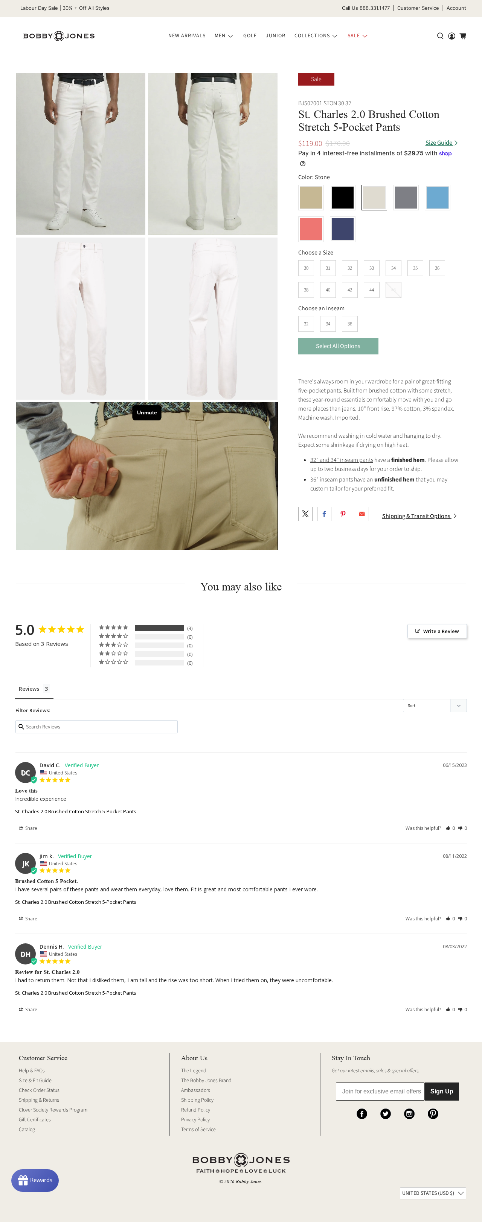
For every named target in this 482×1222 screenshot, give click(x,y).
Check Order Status (39, 1090)
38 (306, 290)
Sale (354, 36)
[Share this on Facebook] (324, 514)
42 (350, 290)
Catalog (27, 1129)
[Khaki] (311, 197)
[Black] (342, 197)
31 (328, 268)
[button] (450, 828)
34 (393, 268)
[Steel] (406, 197)
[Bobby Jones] (59, 36)
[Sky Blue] (437, 197)
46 (393, 290)
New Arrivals (187, 36)
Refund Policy (195, 1110)
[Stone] (80, 154)
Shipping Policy (197, 1100)
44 (371, 290)
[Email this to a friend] (362, 514)
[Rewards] (35, 1180)
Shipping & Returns (39, 1100)
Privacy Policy (195, 1120)
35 (415, 268)
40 (328, 290)
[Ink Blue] (342, 229)
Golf (250, 36)
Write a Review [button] (441, 631)
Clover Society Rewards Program (53, 1110)
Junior (275, 36)
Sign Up (441, 1091)
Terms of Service (198, 1129)
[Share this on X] (305, 514)
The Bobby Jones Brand (206, 1080)
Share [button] (30, 828)
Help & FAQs (32, 1071)
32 (350, 268)
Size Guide (439, 143)
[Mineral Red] (311, 229)
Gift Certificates (35, 1120)
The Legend (193, 1071)
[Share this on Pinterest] (343, 514)
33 (371, 268)
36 (437, 268)
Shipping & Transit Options (416, 516)
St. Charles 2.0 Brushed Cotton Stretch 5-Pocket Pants (75, 811)
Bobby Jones (249, 1181)
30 (306, 268)
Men (220, 36)
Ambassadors (195, 1090)
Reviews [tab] (29, 688)
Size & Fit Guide (35, 1080)
